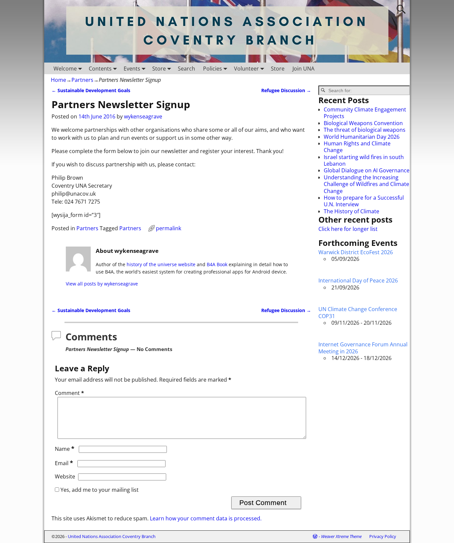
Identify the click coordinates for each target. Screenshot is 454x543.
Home (58, 80)
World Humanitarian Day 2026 (361, 136)
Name (64, 448)
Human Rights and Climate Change (357, 147)
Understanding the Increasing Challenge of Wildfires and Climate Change (366, 184)
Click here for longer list (348, 229)
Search (186, 68)
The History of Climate (351, 211)
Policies (212, 68)
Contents (100, 68)
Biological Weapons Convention (363, 123)
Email (64, 463)
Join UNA (303, 68)
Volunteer (246, 68)
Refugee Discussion (286, 90)
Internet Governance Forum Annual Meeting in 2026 (362, 348)
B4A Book (217, 264)
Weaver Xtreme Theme (341, 536)
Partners (82, 80)
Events (132, 68)
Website (65, 476)
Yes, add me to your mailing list (99, 489)
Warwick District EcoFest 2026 (355, 252)
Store (159, 68)
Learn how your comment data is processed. (206, 518)
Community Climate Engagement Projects (365, 113)
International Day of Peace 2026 (358, 280)
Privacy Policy (382, 536)
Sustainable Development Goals (91, 90)
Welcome (65, 68)
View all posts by (102, 283)
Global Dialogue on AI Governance (366, 170)
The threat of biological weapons (364, 129)
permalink (168, 228)
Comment (69, 393)
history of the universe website (161, 264)
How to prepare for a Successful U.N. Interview (364, 201)
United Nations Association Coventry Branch (112, 536)
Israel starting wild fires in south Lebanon (364, 160)
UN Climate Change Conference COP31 (357, 312)
